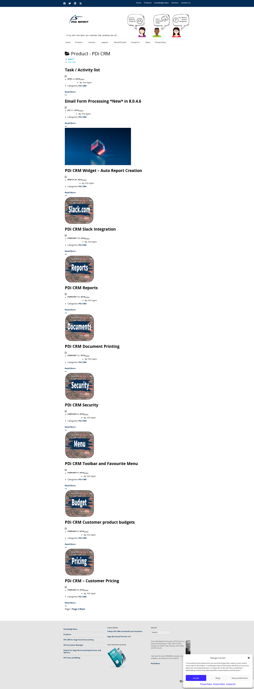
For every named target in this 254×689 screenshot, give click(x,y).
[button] (248, 658)
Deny (218, 678)
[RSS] (80, 3)
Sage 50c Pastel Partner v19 (119, 636)
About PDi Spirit (120, 42)
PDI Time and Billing (72, 658)
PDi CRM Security (81, 405)
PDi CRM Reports (81, 287)
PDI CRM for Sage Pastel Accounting (79, 640)
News (148, 42)
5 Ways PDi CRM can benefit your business (124, 631)
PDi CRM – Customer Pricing (92, 580)
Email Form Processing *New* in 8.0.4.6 (103, 101)
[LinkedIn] (75, 3)
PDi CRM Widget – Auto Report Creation (103, 170)
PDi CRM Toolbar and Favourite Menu (101, 463)
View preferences (240, 678)
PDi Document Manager (73, 645)
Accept (196, 678)
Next (82, 609)
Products (148, 2)
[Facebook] (65, 3)
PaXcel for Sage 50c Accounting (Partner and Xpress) (82, 651)
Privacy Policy (206, 684)
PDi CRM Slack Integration (90, 229)
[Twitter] (69, 3)
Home (138, 2)
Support (104, 42)
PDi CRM (82, 85)
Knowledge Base (161, 2)
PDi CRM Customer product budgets (100, 522)
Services (174, 2)
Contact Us (230, 684)
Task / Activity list (82, 70)
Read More (155, 663)
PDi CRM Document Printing (92, 346)
